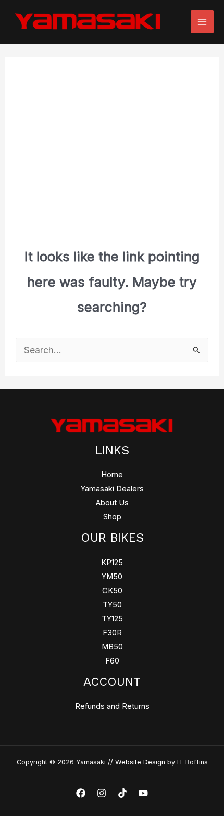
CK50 (112, 590)
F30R (112, 633)
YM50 (112, 576)
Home (112, 474)
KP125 (112, 562)
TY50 (112, 604)
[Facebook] (80, 793)
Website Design (140, 762)
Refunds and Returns (112, 706)
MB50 (112, 647)
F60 (112, 661)
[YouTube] (143, 793)
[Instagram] (101, 793)
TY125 (112, 618)
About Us (112, 502)
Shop (112, 516)
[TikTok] (122, 793)
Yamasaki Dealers (112, 488)
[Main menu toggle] (202, 21)
